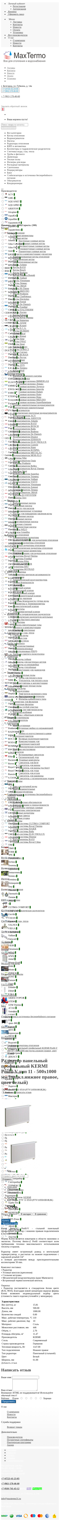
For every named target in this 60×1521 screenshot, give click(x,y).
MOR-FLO (14, 641)
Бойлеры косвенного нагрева (27, 376)
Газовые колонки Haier (30, 394)
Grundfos (13, 480)
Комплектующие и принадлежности (31, 805)
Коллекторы (19, 622)
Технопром (11, 1195)
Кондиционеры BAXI (24, 839)
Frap (11, 428)
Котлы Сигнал (20, 352)
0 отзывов (8, 1092)
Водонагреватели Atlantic (25, 421)
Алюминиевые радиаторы (26, 537)
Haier (11, 497)
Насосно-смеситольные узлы (27, 625)
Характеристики (15, 1189)
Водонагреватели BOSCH (26, 426)
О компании (19, 40)
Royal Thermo (15, 770)
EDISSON (14, 371)
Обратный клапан (22, 588)
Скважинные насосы (23, 516)
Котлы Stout (19, 344)
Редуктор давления (22, 598)
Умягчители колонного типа (33, 693)
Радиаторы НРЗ (20, 566)
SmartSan (13, 827)
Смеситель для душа (29, 770)
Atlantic (12, 240)
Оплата (16, 30)
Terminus (13, 879)
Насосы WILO (20, 529)
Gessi (11, 458)
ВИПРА (9, 1039)
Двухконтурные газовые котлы (34, 246)
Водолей (13, 1042)
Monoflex (13, 666)
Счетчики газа (20, 638)
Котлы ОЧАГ (19, 341)
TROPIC (10, 855)
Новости (17, 27)
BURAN (13, 278)
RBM (11, 735)
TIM (11, 845)
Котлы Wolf (18, 370)
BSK (8, 271)
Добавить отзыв (9, 1363)
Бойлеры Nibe (20, 458)
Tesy (11, 886)
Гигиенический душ (29, 757)
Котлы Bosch (19, 270)
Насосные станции (22, 524)
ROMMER (14, 746)
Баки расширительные (24, 789)
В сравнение (40, 1214)
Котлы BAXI (19, 267)
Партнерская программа (19, 1442)
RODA (12, 742)
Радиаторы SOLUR (22, 564)
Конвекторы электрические (26, 810)
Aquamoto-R (15, 222)
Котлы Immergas (21, 320)
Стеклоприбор (16, 1178)
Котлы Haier (19, 360)
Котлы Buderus (20, 272)
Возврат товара (14, 1427)
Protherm (13, 728)
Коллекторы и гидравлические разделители (28, 614)
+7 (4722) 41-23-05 (10, 1478)
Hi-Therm (13, 515)
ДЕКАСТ (13, 1056)
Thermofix (14, 893)
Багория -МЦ (12, 1023)
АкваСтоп (11, 1008)
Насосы (11, 500)
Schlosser (13, 816)
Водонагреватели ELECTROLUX (29, 442)
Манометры (19, 585)
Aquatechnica (15, 230)
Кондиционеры (14, 821)
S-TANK (13, 777)
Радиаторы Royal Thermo (25, 556)
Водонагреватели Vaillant (25, 479)
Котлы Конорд (20, 346)
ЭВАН (12, 1226)
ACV (11, 194)
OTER (9, 700)
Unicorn (12, 918)
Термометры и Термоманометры (29, 603)
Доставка (17, 22)
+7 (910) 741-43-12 (10, 1488)
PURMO (13, 714)
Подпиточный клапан (24, 593)
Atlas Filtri (14, 247)
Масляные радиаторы (23, 813)
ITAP (11, 557)
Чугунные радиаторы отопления (29, 545)
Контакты (18, 24)
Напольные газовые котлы (32, 243)
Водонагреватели (15, 373)
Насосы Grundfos (21, 532)
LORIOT (13, 617)
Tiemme (12, 897)
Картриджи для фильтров (25, 701)
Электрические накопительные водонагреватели (28, 409)
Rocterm (13, 760)
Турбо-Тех (14, 1202)
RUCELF (13, 749)
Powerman (14, 721)
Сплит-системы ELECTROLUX (29, 834)
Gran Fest (13, 469)
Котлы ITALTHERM (23, 309)
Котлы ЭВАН (19, 286)
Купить (5, 1220)
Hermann (13, 511)
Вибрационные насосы (24, 503)
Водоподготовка (21, 691)
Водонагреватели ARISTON (27, 418)
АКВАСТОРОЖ (17, 998)
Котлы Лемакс (20, 283)
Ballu (11, 285)
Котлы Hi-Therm (21, 288)
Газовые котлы (20, 238)
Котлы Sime (18, 339)
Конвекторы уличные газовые (28, 807)
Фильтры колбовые (22, 712)
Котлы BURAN (20, 354)
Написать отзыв (23, 1092)
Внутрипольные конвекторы (27, 550)
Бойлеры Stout (20, 471)
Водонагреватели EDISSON (27, 439)
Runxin (12, 774)
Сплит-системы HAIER (24, 829)
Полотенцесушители (23, 736)
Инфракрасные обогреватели (27, 802)
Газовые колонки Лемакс (31, 384)
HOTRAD (14, 494)
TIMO (12, 848)
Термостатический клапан (26, 606)
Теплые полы (13, 672)
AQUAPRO (14, 205)
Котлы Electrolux (21, 299)
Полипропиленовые (23, 648)
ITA (11, 550)
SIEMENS (14, 788)
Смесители (18, 752)
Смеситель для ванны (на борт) (34, 768)
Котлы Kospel (19, 325)
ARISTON (14, 208)
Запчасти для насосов (23, 508)
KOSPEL (13, 599)
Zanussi (12, 980)
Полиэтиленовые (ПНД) (25, 651)
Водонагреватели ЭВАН (25, 492)
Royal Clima (15, 767)
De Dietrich (14, 361)
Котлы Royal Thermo (23, 317)
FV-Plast (13, 410)
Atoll (11, 251)
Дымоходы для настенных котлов (29, 662)
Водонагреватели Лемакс (25, 490)
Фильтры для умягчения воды (28, 709)
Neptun (12, 693)
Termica (12, 876)
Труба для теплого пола (30, 678)
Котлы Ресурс (20, 357)
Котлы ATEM (19, 323)
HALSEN (13, 487)
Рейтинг (5, 1398)
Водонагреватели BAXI (25, 423)
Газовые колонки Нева (30, 397)
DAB (11, 344)
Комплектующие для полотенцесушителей (29, 742)
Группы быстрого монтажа (26, 619)
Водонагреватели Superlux (26, 474)
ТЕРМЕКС (14, 1185)
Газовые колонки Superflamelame (35, 402)
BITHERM (14, 258)
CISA (11, 320)
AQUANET (14, 201)
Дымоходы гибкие (22, 659)
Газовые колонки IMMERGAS (34, 381)
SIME (11, 792)
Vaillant (12, 935)
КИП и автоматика (16, 572)
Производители (9, 191)
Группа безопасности (23, 582)
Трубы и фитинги (16, 643)
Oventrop (13, 707)
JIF (10, 567)
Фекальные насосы (22, 519)
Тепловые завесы (21, 815)
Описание (12, 1187)
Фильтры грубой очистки (25, 707)
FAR (11, 407)
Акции (10, 1445)
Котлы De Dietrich (22, 304)
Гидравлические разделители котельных (33, 617)
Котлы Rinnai (19, 336)
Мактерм (13, 1096)
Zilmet (12, 991)
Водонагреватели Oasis (24, 460)
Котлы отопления (15, 233)
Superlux (13, 830)
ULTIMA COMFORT (19, 907)
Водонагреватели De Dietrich (27, 434)
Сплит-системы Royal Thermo (27, 826)
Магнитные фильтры (23, 704)
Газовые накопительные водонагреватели (33, 405)
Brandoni (13, 302)
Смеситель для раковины (31, 776)
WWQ (12, 956)
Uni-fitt (12, 914)
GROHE (13, 445)
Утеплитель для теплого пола (33, 680)
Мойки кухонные (21, 725)
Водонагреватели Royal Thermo (28, 468)
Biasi (11, 299)
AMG (11, 198)
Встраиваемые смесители (31, 754)
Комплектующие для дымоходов (29, 670)
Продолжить (8, 1401)
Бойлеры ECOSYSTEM (24, 495)
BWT (11, 281)
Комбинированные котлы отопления (31, 256)
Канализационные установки (27, 511)
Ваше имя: (6, 1377)
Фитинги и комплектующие (27, 627)
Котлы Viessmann (21, 280)
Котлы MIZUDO (21, 291)
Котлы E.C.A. (19, 328)
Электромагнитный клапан (26, 611)
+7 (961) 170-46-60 (10, 1483)
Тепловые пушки (21, 818)
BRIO (8, 268)
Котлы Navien (20, 312)
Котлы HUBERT (21, 331)
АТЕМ (12, 1001)
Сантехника (13, 723)
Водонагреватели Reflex (25, 466)
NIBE (11, 680)
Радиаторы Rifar (21, 561)
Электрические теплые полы (27, 686)
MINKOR (14, 637)
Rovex (12, 763)
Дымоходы (12, 656)
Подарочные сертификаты (20, 1439)
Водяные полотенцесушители (33, 738)
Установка (18, 32)
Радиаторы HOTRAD (23, 569)
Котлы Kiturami (20, 315)
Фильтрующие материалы (31, 696)
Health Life (14, 504)
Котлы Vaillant (20, 278)
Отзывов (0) (13, 1192)
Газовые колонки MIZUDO (32, 399)
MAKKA (10, 627)
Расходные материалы (18, 717)
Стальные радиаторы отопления (29, 542)
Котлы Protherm (20, 294)
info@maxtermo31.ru (11, 1498)
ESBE (12, 393)
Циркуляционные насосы (25, 521)
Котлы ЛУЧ (18, 365)
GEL (8, 438)
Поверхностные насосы (24, 527)
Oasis (11, 703)
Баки (9, 783)
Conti (11, 340)
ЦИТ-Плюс (14, 1219)
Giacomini (14, 462)
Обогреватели (14, 799)
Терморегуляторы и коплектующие (30, 683)
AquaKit (13, 215)
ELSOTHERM (16, 382)
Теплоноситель (20, 720)
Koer (11, 606)
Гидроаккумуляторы (23, 791)
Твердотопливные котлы (25, 262)
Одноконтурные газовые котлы (34, 248)
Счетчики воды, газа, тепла (20, 633)
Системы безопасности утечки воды (31, 601)
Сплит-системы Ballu (23, 831)
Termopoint (14, 883)
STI (10, 809)
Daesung (13, 354)
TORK (12, 852)
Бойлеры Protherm (22, 463)
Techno (12, 862)
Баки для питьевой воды (25, 786)
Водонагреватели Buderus (25, 431)
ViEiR (12, 945)
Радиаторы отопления (18, 535)
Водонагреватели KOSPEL (26, 450)
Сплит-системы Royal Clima (27, 842)
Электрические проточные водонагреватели (35, 413)
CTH (11, 330)
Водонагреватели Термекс (26, 476)
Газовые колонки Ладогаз (31, 386)
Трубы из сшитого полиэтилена (28, 654)
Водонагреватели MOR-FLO (27, 455)
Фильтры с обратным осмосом (28, 715)
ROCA (12, 739)
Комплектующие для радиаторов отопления (35, 553)
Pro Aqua (13, 724)
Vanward (13, 939)
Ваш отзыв (6, 1390)
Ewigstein (13, 403)
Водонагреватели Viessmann (27, 484)
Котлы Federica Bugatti (24, 275)
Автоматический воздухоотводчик (30, 580)
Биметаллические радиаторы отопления (33, 548)
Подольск (10, 1135)
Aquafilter (13, 219)
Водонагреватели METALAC (27, 452)
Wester (12, 969)
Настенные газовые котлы (32, 241)
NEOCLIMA (15, 676)
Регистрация (19, 6)
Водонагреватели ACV (24, 415)
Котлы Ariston (20, 264)
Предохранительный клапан (27, 595)
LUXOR (13, 620)
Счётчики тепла (21, 640)
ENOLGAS (14, 389)
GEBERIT (14, 431)
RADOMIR (14, 732)
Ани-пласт (11, 1014)
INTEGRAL (11, 546)
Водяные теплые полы (24, 675)
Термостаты (19, 609)
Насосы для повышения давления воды (32, 513)
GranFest (13, 476)
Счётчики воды (20, 635)
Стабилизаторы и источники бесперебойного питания (28, 1016)
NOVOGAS (11, 683)
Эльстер (13, 1237)
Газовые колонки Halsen (31, 392)
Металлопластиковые (23, 646)
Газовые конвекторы (23, 235)
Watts (11, 966)
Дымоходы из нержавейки (26, 664)
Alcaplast (13, 212)
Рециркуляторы (14, 781)
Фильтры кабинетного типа (32, 699)
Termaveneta (15, 872)
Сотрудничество (15, 1460)
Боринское (14, 1033)
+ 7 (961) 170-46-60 (10, 96)
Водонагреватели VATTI (25, 482)
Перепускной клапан (23, 590)
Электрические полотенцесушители (37, 746)
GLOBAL (14, 441)
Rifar (11, 756)
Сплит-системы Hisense (24, 836)
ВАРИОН (10, 1036)
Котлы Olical (19, 333)
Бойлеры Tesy (20, 497)
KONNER (14, 596)
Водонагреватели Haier (24, 447)
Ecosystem (14, 400)
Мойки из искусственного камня (35, 733)
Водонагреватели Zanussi (25, 487)
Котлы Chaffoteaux (22, 296)
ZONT (12, 976)
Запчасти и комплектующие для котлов (32, 254)
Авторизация (19, 9)
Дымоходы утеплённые (24, 667)
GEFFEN (13, 435)
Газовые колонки (21, 378)
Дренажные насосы (22, 505)
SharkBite (13, 823)
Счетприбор (15, 1182)
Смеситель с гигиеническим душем (36, 778)
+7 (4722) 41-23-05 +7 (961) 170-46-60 (10, 90)
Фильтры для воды (16, 688)
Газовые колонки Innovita (31, 389)
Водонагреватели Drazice (25, 437)
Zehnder (13, 987)
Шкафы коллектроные (24, 630)
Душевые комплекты (29, 760)
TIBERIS (13, 841)
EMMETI (13, 385)
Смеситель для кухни (29, 773)
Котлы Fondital (20, 307)
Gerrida (9, 455)
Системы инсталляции (24, 749)
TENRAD (14, 837)
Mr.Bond (13, 669)
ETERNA (13, 396)
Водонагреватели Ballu (24, 429)
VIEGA (12, 928)
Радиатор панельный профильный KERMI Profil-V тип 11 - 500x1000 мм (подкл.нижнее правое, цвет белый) (32, 1051)
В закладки (25, 1214)
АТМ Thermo (15, 1005)
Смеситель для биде (28, 762)
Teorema (13, 865)
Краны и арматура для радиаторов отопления (35, 540)
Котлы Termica (20, 368)
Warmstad (10, 959)
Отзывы (11, 1458)
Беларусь (10, 1029)
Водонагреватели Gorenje (25, 444)
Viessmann (14, 949)
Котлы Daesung (20, 362)
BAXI (12, 254)
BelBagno (13, 292)
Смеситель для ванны (29, 765)
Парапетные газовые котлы (32, 251)
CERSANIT (11, 312)
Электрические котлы (24, 259)
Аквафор (13, 1011)
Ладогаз (13, 1086)
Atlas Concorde (16, 244)
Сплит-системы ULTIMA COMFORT (31, 823)
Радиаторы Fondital (22, 558)
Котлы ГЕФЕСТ (21, 349)
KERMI (27, 1197)
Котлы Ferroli (19, 301)
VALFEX (13, 925)
